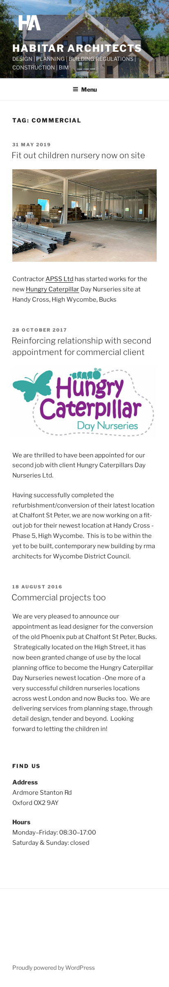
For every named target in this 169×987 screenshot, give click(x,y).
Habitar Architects (77, 48)
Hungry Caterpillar (52, 289)
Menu (89, 89)
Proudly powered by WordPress (53, 967)
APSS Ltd (59, 279)
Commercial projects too (58, 597)
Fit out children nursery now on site (78, 155)
